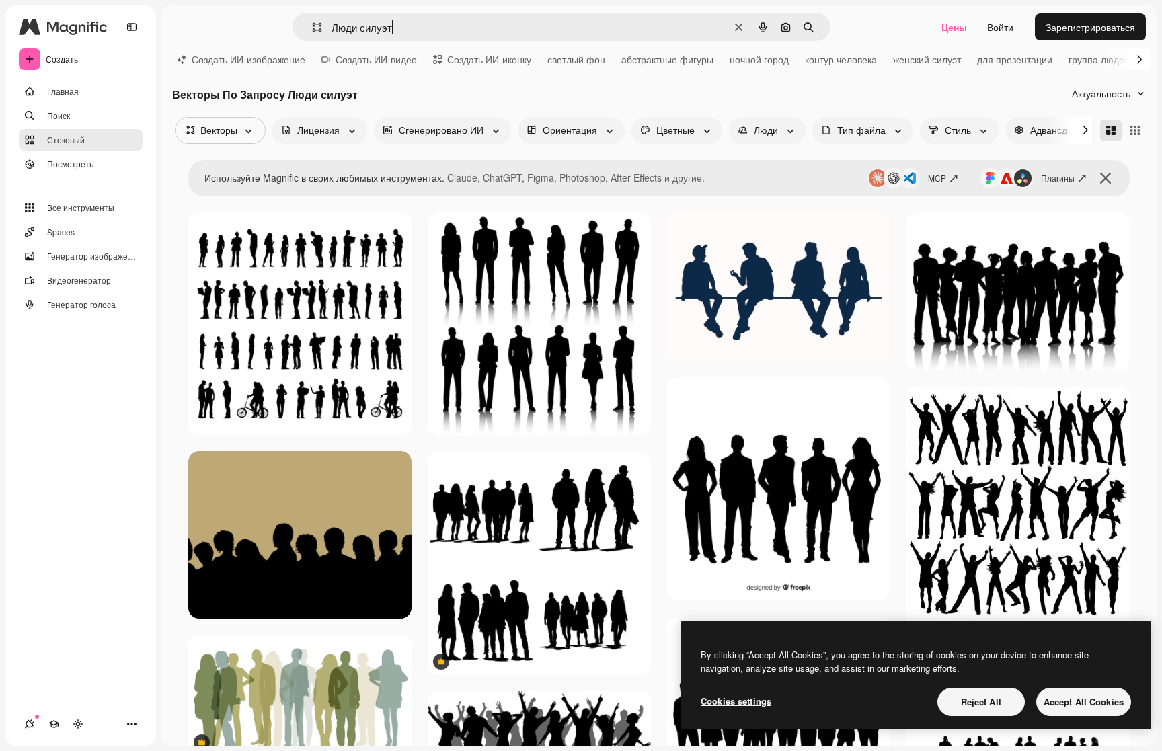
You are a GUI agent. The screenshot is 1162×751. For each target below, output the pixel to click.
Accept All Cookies (1084, 701)
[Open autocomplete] (311, 27)
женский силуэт (927, 59)
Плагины (1058, 178)
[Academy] (54, 724)
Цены (954, 27)
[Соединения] (29, 724)
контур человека (841, 59)
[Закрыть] (1105, 178)
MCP (937, 178)
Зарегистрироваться (1090, 27)
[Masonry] (1111, 130)
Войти (1000, 27)
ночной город (759, 59)
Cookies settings (736, 701)
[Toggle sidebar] (132, 27)
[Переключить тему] (78, 724)
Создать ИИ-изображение (248, 59)
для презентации (1014, 59)
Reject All (981, 701)
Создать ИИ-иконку (489, 59)
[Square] (1135, 130)
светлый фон (576, 59)
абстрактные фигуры (667, 59)
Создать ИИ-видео (376, 59)
